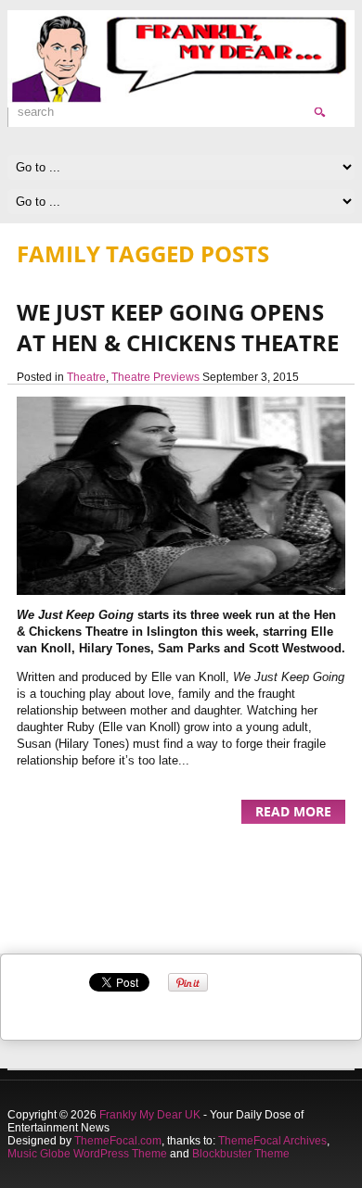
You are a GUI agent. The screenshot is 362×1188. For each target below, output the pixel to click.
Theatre (86, 377)
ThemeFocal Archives (272, 1140)
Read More (293, 811)
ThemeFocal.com (118, 1140)
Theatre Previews (155, 377)
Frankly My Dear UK (149, 1114)
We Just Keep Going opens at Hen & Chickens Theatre (178, 327)
